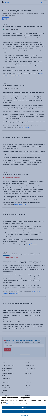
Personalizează (24, 415)
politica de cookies (10, 403)
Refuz (24, 411)
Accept (24, 407)
